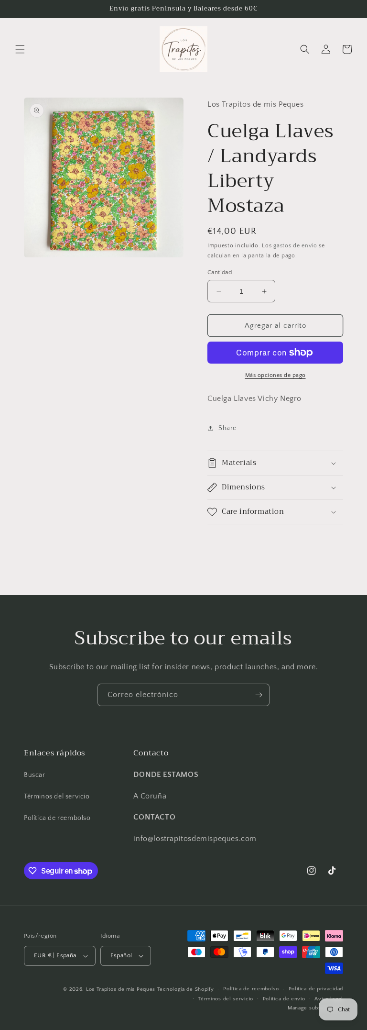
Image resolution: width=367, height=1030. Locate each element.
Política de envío (284, 999)
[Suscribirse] (258, 695)
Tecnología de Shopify (185, 989)
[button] (20, 49)
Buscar (34, 775)
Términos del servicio (57, 796)
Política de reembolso (57, 818)
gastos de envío (295, 246)
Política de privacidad (316, 989)
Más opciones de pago (275, 375)
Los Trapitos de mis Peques (120, 989)
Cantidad (219, 272)
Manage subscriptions (315, 1008)
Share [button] (227, 428)
